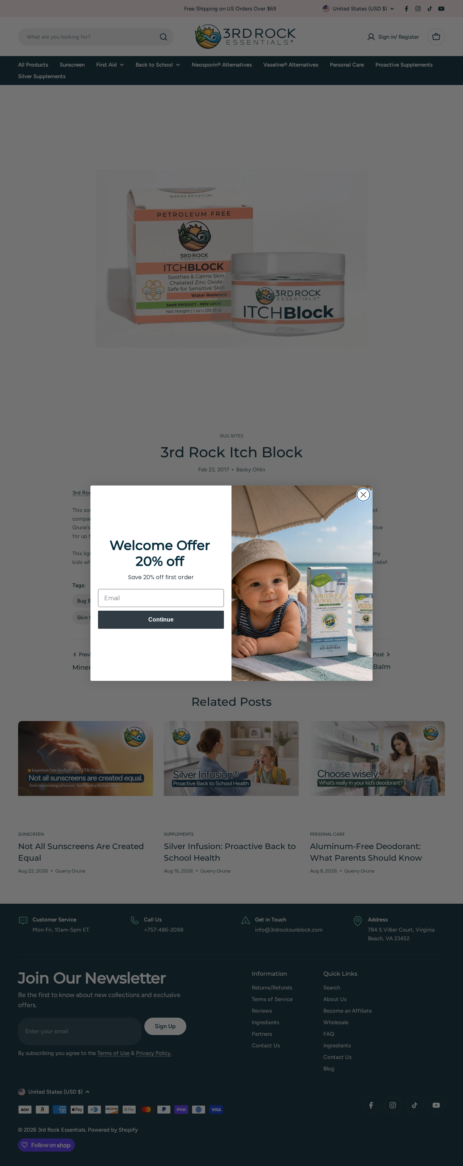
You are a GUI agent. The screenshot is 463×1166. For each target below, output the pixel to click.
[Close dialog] (363, 494)
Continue (161, 619)
